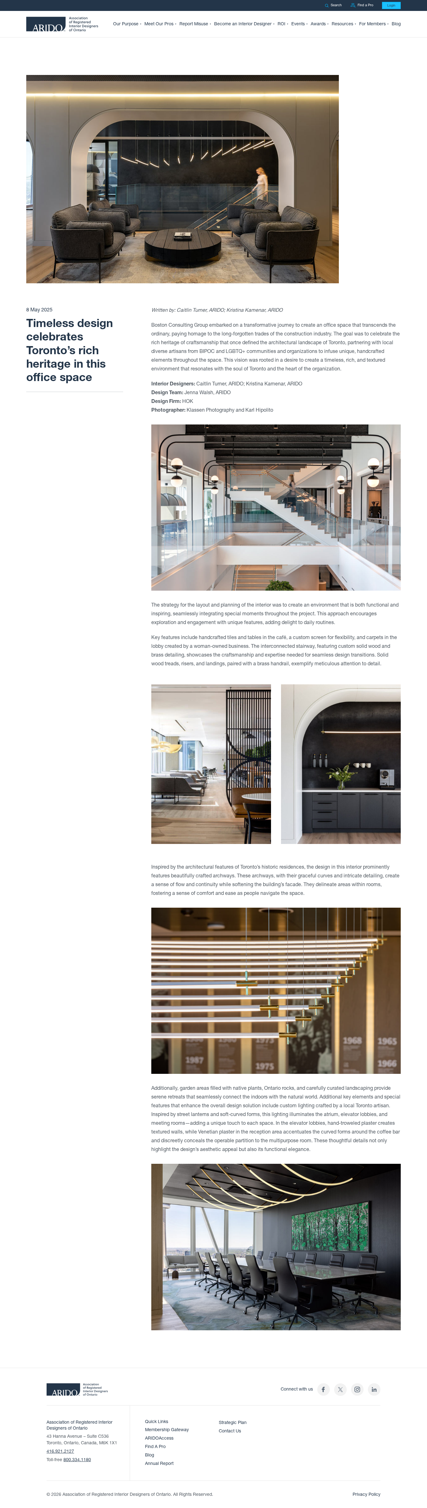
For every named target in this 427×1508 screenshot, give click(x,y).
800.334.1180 (77, 1459)
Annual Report (159, 1463)
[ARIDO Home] (77, 1391)
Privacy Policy (366, 1494)
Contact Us (230, 1431)
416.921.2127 (60, 1451)
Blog (396, 24)
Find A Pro (155, 1446)
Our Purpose (125, 24)
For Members (372, 24)
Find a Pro (365, 5)
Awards (318, 24)
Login (391, 5)
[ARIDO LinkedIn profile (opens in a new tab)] (374, 1389)
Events (298, 24)
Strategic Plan (233, 1422)
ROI (281, 24)
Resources (342, 24)
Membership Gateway (167, 1429)
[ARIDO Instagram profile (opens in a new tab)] (357, 1389)
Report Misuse (193, 24)
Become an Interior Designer (243, 24)
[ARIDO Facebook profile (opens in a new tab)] (323, 1389)
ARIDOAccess (159, 1438)
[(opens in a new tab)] (340, 1389)
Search (336, 5)
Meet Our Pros (158, 24)
